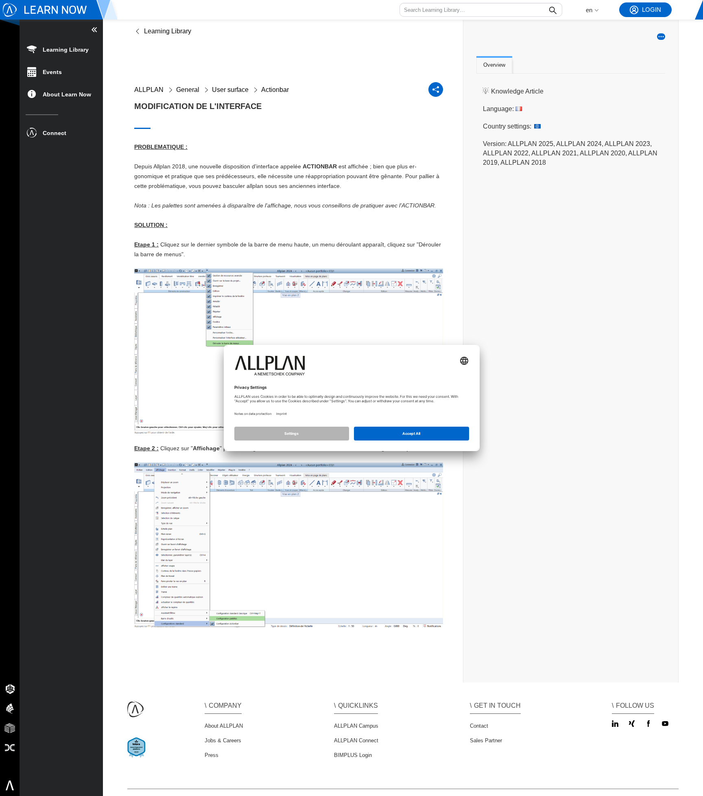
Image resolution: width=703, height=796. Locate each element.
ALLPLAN (149, 89)
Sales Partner (486, 740)
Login (651, 9)
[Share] (435, 89)
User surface (230, 89)
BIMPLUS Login (353, 755)
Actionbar (275, 89)
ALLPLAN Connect (356, 740)
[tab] (494, 65)
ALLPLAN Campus (356, 726)
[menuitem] (61, 49)
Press (211, 755)
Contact (479, 726)
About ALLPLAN (224, 726)
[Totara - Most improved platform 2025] (138, 754)
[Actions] (661, 36)
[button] (480, 10)
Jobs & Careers (223, 740)
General (187, 89)
